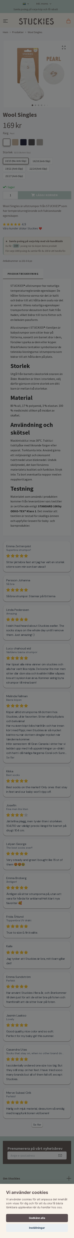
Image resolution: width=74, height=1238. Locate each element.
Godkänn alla (37, 1217)
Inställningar (37, 1227)
